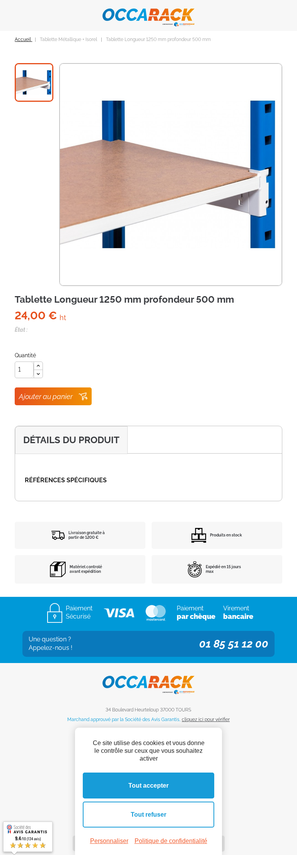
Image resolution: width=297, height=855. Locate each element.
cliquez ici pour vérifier (206, 719)
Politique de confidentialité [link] (171, 841)
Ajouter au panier (46, 396)
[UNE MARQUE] (148, 15)
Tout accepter (148, 785)
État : (21, 330)
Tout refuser (148, 814)
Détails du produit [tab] (71, 439)
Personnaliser (109, 841)
